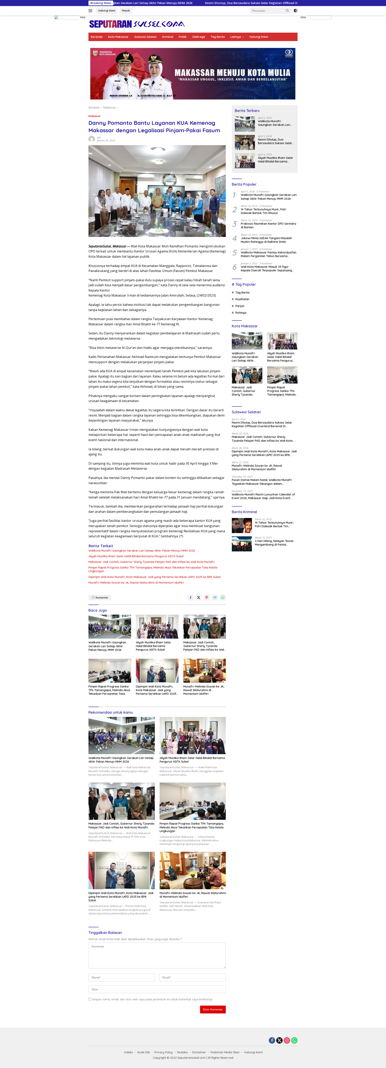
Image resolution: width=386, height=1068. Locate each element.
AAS (99, 137)
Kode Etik (143, 1052)
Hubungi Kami (106, 10)
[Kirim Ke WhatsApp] (223, 597)
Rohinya (240, 312)
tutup (82, 17)
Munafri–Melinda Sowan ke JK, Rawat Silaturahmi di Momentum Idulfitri (136, 582)
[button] (287, 10)
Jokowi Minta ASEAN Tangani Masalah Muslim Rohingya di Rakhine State (266, 240)
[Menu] (91, 10)
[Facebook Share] (191, 597)
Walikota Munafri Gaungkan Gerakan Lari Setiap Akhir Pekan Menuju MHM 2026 (141, 550)
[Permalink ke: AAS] (91, 139)
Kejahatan (242, 299)
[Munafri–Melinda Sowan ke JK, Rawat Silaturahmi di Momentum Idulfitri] (204, 671)
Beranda (97, 37)
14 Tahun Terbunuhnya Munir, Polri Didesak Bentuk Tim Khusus (263, 211)
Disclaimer (199, 1052)
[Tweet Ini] (199, 597)
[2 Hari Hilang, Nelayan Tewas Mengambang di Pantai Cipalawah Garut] (242, 543)
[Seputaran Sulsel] (136, 24)
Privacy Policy (163, 1052)
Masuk (126, 10)
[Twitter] (279, 1040)
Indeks (128, 1052)
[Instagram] (287, 1040)
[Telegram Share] (215, 597)
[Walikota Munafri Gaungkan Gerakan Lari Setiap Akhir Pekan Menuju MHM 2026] (109, 627)
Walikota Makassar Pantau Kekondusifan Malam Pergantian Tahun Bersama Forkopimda (268, 254)
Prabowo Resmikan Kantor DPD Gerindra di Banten (268, 225)
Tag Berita (218, 37)
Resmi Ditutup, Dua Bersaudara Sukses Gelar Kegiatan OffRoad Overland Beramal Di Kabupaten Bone (220, 3)
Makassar (94, 116)
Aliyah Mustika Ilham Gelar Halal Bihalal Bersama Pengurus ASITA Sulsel (136, 556)
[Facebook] (272, 1040)
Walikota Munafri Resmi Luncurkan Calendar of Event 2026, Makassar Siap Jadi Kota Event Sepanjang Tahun (263, 496)
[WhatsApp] (294, 1040)
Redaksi (182, 1052)
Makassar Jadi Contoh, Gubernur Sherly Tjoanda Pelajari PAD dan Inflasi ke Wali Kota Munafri (151, 562)
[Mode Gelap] (296, 10)
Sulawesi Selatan (145, 37)
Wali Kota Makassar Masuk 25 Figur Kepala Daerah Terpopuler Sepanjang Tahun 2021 (266, 268)
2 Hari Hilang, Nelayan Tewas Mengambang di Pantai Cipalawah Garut (274, 542)
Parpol (239, 306)
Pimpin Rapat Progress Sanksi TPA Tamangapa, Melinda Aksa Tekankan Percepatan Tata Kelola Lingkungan (152, 569)
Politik (183, 37)
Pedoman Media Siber (225, 1052)
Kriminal (167, 37)
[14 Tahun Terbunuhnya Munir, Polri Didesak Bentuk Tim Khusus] (242, 525)
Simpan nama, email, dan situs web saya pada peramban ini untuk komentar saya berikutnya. (152, 999)
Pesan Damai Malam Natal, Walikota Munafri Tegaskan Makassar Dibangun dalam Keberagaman (262, 481)
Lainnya (235, 37)
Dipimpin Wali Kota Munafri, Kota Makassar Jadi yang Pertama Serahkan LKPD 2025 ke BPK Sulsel (154, 577)
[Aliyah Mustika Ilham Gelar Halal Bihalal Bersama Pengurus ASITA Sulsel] (157, 627)
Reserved (226, 1058)
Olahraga (198, 37)
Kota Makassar (118, 37)
